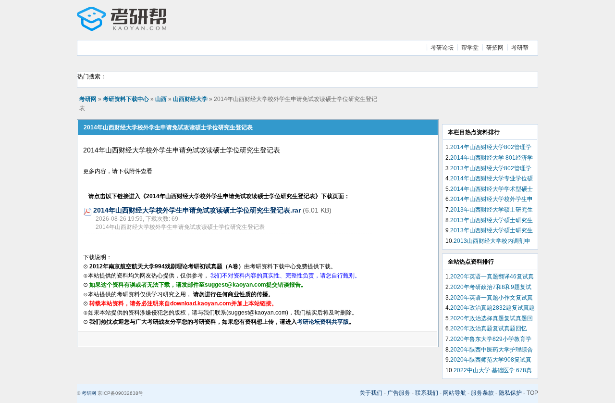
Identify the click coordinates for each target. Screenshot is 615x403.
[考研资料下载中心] (121, 28)
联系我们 (426, 393)
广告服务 (398, 393)
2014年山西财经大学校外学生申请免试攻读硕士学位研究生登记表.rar (197, 210)
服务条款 (482, 393)
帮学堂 (470, 47)
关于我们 (370, 393)
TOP (532, 393)
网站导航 (454, 393)
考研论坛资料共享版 (323, 321)
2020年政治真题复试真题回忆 (488, 328)
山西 (161, 99)
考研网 (88, 99)
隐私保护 (510, 393)
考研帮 (520, 47)
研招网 (495, 47)
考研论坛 (442, 47)
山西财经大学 (190, 99)
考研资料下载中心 (126, 99)
